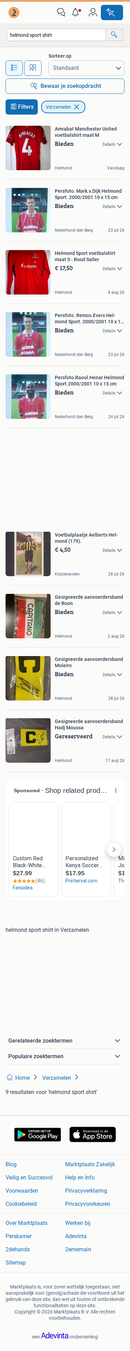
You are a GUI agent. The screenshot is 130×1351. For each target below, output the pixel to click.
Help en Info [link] (80, 1177)
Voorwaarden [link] (22, 1190)
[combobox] (56, 35)
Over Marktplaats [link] (26, 1223)
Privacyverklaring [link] (86, 1190)
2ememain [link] (78, 1249)
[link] (14, 12)
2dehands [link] (18, 1249)
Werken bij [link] (77, 1223)
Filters (26, 106)
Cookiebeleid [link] (21, 1204)
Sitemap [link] (16, 1262)
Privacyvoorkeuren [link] (87, 1204)
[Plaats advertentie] (112, 12)
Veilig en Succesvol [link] (29, 1177)
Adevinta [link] (76, 1236)
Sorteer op (60, 56)
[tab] (14, 68)
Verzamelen (58, 107)
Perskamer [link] (19, 1236)
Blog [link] (11, 1164)
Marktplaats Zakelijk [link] (90, 1164)
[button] (77, 12)
